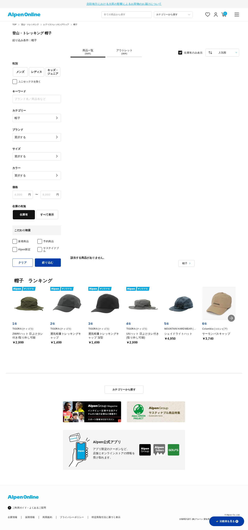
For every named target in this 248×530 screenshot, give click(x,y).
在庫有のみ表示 (193, 52)
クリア (22, 262)
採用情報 (30, 517)
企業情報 (12, 517)
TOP (14, 24)
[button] (231, 318)
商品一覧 (88, 52)
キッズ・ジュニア (52, 71)
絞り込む (47, 262)
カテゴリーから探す (124, 389)
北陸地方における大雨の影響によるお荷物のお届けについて (124, 3)
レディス (36, 71)
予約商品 (48, 241)
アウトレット (124, 52)
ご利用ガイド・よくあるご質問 (29, 507)
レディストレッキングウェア (56, 24)
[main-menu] (236, 14)
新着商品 (23, 241)
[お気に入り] (207, 14)
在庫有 (24, 214)
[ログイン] (215, 14)
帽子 (75, 24)
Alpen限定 (24, 249)
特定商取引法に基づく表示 (106, 517)
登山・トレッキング (30, 24)
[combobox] (127, 14)
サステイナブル (51, 250)
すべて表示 (47, 214)
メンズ (20, 71)
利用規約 (47, 517)
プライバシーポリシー (72, 517)
